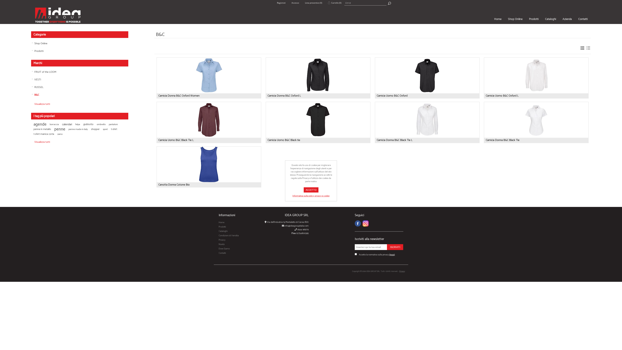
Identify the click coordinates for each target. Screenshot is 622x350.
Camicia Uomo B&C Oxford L (502, 95)
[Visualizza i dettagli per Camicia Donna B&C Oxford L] (318, 89)
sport (105, 129)
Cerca (389, 3)
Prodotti (534, 19)
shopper (95, 129)
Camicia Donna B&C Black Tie (502, 140)
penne (59, 129)
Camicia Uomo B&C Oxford (392, 95)
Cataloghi (550, 19)
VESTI (37, 79)
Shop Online (515, 19)
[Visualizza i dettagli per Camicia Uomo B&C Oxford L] (536, 89)
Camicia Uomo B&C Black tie (284, 140)
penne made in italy (78, 129)
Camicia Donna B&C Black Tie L (395, 140)
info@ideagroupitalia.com (296, 226)
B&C (36, 95)
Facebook (358, 223)
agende (40, 124)
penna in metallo (42, 129)
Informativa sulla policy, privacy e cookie (311, 196)
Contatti (583, 19)
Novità (222, 244)
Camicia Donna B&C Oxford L (284, 95)
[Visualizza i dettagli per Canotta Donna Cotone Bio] (209, 178)
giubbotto (88, 124)
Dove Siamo (224, 249)
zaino (60, 134)
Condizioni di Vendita (229, 236)
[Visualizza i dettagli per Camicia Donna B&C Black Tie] (536, 133)
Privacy (222, 240)
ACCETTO (311, 190)
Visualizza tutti (42, 104)
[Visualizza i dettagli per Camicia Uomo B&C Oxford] (427, 89)
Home (497, 19)
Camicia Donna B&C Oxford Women (179, 95)
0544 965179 (303, 230)
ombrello (101, 124)
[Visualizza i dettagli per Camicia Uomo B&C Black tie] (318, 133)
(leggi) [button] (392, 255)
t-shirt (114, 129)
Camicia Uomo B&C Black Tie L (176, 140)
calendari (67, 124)
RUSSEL (38, 87)
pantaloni (113, 124)
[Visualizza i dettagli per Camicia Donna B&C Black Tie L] (427, 133)
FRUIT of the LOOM (45, 72)
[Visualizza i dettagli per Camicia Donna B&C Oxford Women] (209, 89)
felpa (77, 124)
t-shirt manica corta (44, 134)
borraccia (54, 124)
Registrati (281, 2)
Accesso (295, 2)
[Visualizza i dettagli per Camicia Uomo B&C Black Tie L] (209, 133)
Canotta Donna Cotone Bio (174, 184)
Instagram (366, 223)
